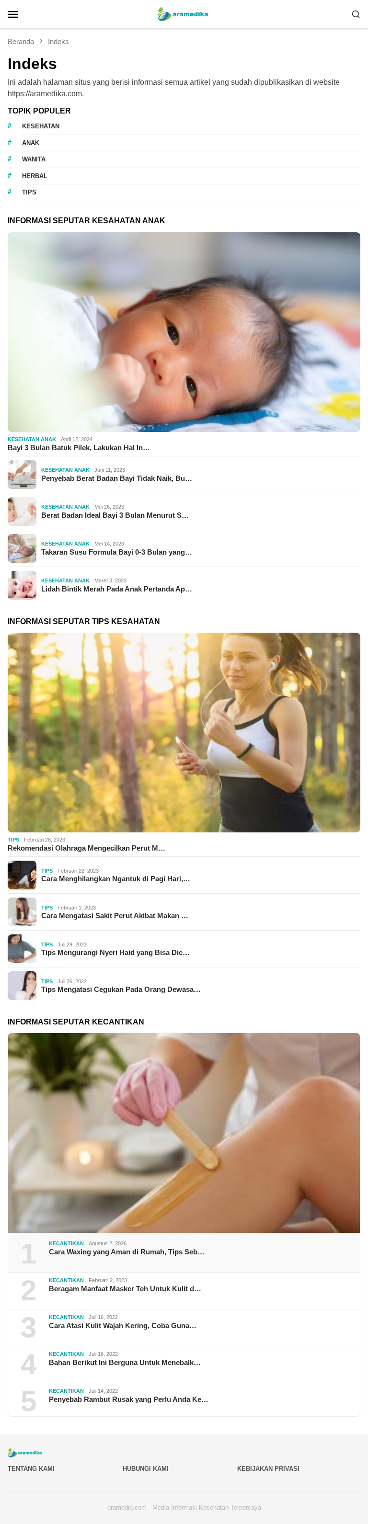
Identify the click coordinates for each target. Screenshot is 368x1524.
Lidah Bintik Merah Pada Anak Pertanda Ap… (116, 589)
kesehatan (40, 126)
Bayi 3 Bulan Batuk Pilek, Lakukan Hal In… (79, 448)
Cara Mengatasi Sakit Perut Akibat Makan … (114, 915)
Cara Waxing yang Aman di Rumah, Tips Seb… (127, 1252)
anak (30, 143)
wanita (34, 159)
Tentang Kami (31, 1468)
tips (29, 192)
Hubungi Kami (146, 1468)
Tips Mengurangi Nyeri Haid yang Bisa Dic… (115, 952)
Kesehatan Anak (32, 439)
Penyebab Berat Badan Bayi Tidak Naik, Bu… (116, 478)
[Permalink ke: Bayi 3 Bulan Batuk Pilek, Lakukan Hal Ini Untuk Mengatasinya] (184, 332)
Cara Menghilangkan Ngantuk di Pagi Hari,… (115, 879)
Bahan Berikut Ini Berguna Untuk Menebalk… (125, 1362)
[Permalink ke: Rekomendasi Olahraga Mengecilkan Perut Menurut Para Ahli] (184, 732)
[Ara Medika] (184, 13)
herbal (34, 176)
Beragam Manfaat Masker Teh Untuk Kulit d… (125, 1289)
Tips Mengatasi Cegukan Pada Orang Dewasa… (121, 989)
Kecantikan (66, 1243)
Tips (13, 839)
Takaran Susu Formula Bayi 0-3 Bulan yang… (116, 552)
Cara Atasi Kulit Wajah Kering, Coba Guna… (122, 1325)
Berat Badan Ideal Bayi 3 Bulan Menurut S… (115, 515)
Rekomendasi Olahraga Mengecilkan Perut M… (86, 848)
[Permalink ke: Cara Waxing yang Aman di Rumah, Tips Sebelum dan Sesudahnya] (184, 1133)
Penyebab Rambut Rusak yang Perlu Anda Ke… (128, 1399)
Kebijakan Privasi (268, 1468)
